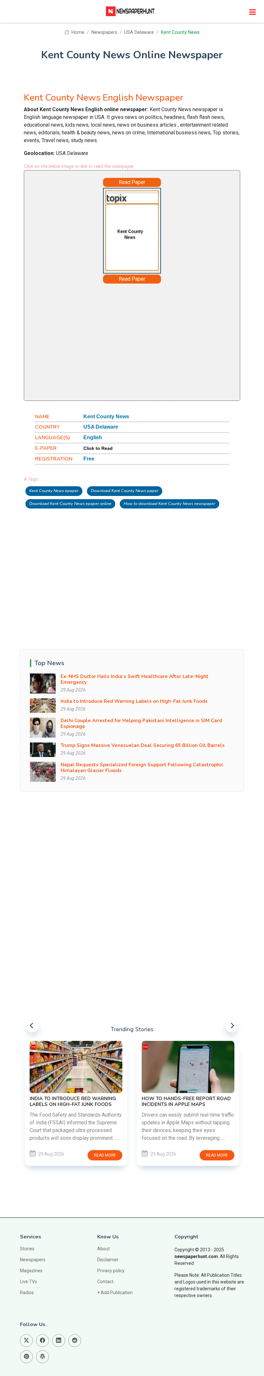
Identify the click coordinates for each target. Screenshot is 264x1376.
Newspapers (104, 32)
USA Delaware (139, 32)
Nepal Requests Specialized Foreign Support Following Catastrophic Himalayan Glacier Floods (142, 767)
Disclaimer (107, 1259)
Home (77, 32)
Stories (27, 1248)
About (103, 1248)
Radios (27, 1292)
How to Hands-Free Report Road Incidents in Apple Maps (186, 1101)
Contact (105, 1281)
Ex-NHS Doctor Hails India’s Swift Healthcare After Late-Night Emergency (135, 679)
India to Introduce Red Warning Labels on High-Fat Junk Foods (134, 701)
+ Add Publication (115, 1292)
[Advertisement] (132, 341)
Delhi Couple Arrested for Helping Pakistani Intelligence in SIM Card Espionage (141, 723)
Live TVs (28, 1281)
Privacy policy (111, 1270)
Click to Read (98, 448)
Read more (105, 1155)
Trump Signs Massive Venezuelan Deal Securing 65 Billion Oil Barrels (143, 745)
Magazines (31, 1270)
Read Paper (132, 182)
